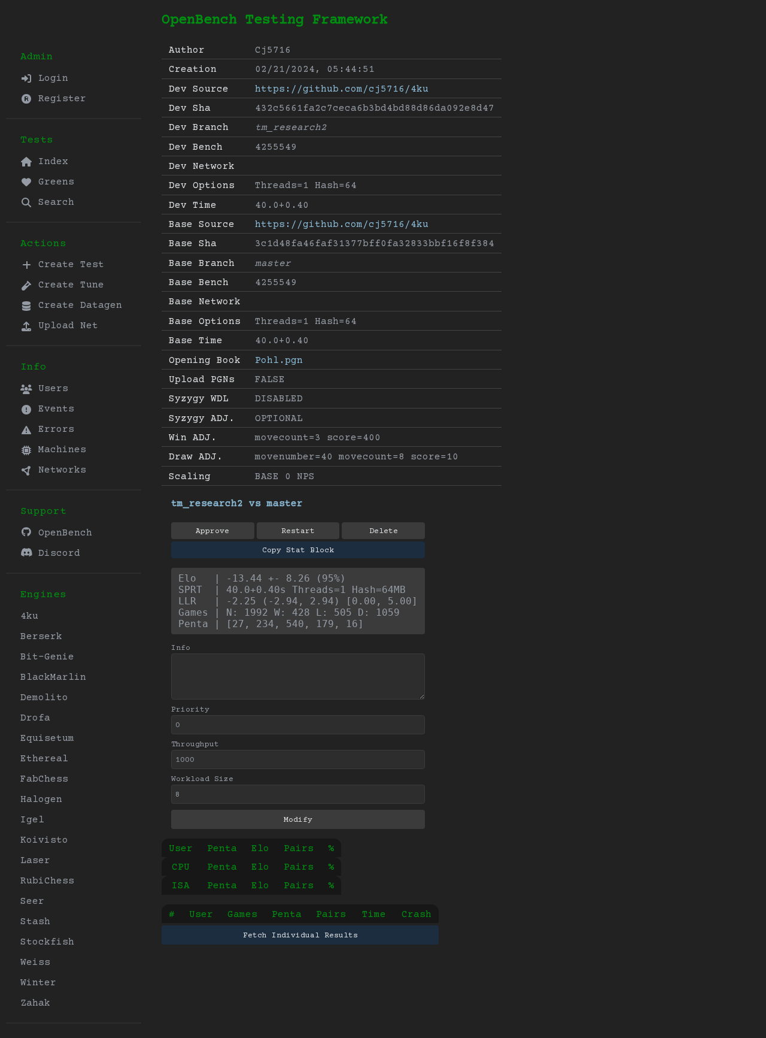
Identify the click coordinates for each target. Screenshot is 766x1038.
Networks (59, 470)
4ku (29, 616)
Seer (32, 901)
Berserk (41, 636)
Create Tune (68, 285)
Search (53, 202)
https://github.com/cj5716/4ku (341, 89)
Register (59, 98)
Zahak (35, 1003)
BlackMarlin (53, 677)
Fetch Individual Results (300, 935)
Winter (38, 983)
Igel (32, 820)
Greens (53, 182)
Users (50, 388)
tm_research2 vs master (237, 503)
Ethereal (44, 758)
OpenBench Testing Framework (275, 20)
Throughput (195, 744)
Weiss (35, 962)
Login (50, 78)
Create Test (68, 264)
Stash (35, 921)
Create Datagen (77, 305)
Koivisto (44, 840)
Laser (35, 860)
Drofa (35, 718)
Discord (56, 553)
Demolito (44, 697)
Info (180, 648)
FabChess (44, 779)
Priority (190, 710)
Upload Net (65, 325)
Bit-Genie (47, 657)
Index (50, 161)
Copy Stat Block (298, 550)
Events (53, 409)
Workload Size (202, 779)
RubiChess (47, 881)
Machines (59, 449)
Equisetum (47, 738)
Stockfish (47, 942)
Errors (53, 429)
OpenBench (62, 533)
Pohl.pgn (279, 360)
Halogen (41, 799)
